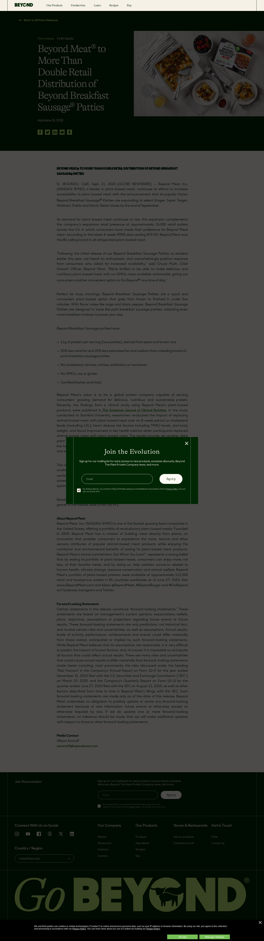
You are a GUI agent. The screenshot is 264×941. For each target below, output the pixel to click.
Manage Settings (214, 936)
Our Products (54, 5)
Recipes (113, 5)
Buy (129, 5)
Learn (97, 5)
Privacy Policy (79, 929)
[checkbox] (79, 490)
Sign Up (170, 479)
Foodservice (78, 5)
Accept (182, 936)
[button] (260, 922)
